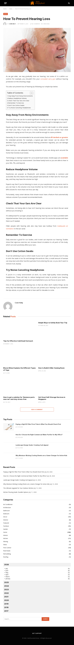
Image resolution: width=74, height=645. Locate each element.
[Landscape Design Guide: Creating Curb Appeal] (8, 447)
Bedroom (6, 514)
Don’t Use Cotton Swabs (16, 105)
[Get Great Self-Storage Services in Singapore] (54, 385)
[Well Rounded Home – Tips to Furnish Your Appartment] (37, 3)
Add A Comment (37, 409)
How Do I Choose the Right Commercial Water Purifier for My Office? (39, 434)
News (5, 14)
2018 (6, 607)
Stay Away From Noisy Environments (20, 96)
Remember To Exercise (16, 103)
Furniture (6, 526)
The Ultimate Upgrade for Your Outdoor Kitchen (18, 488)
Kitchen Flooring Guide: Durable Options (15, 492)
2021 (6, 597)
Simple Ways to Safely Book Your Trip (52, 323)
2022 (6, 593)
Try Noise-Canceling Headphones (19, 108)
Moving (5, 541)
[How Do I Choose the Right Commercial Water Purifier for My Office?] (8, 437)
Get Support (37, 633)
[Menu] (5, 3)
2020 (6, 600)
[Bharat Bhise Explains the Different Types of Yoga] (19, 356)
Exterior (5, 520)
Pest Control (7, 548)
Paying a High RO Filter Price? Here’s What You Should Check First (38, 424)
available (64, 158)
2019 (6, 604)
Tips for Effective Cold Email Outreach (18, 341)
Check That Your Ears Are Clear (18, 101)
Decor (5, 517)
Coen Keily (12, 24)
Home (5, 532)
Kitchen (5, 538)
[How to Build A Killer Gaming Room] (54, 356)
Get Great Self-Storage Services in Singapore (51, 398)
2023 (6, 590)
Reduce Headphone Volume (17, 98)
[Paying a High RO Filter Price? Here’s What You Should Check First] (8, 426)
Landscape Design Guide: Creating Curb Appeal (32, 445)
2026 (6, 565)
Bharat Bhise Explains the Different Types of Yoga (19, 369)
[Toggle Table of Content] (30, 93)
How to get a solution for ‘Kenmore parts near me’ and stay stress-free (19, 398)
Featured (6, 523)
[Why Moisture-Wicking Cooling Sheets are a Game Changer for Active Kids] (8, 458)
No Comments (36, 24)
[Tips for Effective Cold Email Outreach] (19, 329)
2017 (6, 611)
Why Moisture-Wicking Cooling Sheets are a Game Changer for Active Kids (41, 455)
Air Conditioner (8, 504)
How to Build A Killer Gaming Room (51, 368)
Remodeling (7, 554)
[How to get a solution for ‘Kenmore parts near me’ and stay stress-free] (19, 385)
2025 (6, 582)
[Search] (69, 3)
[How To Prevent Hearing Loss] (37, 50)
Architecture (7, 507)
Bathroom (6, 511)
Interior (5, 535)
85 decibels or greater (59, 137)
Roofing (5, 557)
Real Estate (6, 551)
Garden (5, 529)
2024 (6, 586)
